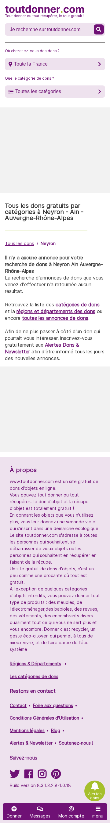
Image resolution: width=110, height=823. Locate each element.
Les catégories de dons (34, 676)
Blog (55, 730)
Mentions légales (27, 730)
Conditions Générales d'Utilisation (44, 717)
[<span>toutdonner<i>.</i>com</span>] (44, 11)
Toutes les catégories (38, 91)
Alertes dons (95, 796)
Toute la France (31, 64)
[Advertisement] (55, 150)
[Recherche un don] (99, 29)
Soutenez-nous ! (76, 742)
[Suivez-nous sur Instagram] (42, 775)
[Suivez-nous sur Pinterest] (56, 775)
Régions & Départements (35, 663)
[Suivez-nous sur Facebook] (28, 775)
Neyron (48, 243)
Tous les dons (19, 243)
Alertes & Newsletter (31, 742)
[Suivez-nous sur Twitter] (15, 775)
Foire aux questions (53, 705)
